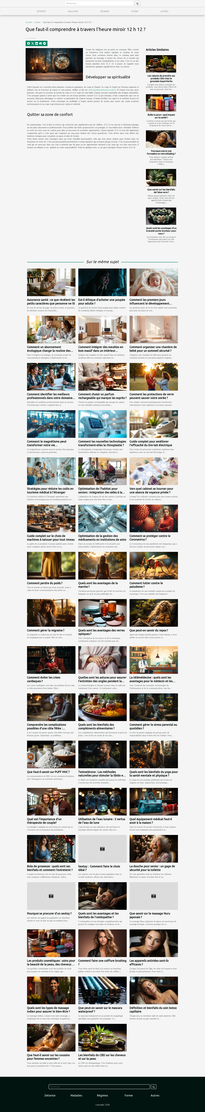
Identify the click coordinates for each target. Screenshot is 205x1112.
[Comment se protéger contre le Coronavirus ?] (154, 518)
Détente (41, 11)
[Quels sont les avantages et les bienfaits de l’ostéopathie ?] (102, 895)
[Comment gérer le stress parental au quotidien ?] (154, 707)
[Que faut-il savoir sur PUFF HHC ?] (51, 754)
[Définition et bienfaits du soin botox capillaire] (154, 990)
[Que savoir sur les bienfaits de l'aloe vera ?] (161, 177)
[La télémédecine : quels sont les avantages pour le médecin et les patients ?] (154, 659)
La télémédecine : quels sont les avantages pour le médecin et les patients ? (151, 681)
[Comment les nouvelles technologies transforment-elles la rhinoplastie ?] (102, 423)
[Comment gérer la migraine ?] (51, 612)
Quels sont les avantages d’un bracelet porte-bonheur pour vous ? (161, 231)
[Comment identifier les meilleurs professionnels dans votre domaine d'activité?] (51, 376)
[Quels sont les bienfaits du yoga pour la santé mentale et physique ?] (154, 754)
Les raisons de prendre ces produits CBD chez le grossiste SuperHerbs (161, 78)
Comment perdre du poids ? (44, 583)
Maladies (73, 11)
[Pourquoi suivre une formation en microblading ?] (161, 139)
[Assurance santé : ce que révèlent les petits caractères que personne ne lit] (51, 282)
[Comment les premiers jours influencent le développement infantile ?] (154, 282)
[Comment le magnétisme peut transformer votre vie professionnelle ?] (51, 423)
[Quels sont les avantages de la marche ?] (102, 565)
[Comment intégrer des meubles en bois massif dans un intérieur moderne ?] (102, 329)
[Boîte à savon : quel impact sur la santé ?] (161, 103)
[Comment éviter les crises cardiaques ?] (51, 659)
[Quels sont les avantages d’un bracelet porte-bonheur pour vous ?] (161, 216)
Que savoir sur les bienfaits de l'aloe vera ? (161, 191)
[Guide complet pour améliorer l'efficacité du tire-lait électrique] (154, 423)
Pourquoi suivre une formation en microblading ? (161, 152)
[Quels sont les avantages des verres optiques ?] (102, 612)
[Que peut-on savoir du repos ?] (154, 612)
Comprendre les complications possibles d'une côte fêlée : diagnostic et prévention (46, 728)
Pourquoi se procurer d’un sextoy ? (49, 913)
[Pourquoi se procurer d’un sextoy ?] (51, 895)
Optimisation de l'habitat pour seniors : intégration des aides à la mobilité (100, 492)
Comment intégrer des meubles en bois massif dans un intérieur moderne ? (100, 350)
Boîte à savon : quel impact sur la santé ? (161, 116)
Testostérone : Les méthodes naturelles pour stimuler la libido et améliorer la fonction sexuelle (101, 775)
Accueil (29, 22)
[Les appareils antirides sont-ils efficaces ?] (154, 942)
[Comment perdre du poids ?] (51, 565)
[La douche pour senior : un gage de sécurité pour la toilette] (154, 848)
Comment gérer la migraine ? (45, 630)
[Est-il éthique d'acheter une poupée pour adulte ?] (102, 282)
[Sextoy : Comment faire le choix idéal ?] (102, 848)
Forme (134, 11)
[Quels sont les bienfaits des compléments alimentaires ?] (102, 707)
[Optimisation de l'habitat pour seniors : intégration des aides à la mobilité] (102, 471)
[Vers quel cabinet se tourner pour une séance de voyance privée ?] (154, 471)
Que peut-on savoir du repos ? (149, 630)
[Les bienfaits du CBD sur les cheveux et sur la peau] (102, 1037)
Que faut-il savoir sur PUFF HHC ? (48, 771)
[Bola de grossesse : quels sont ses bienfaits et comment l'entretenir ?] (51, 848)
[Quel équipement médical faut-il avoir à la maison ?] (154, 801)
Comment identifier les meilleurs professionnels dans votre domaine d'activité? (49, 398)
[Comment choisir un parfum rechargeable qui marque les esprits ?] (102, 376)
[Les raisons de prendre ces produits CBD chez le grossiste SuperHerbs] (161, 63)
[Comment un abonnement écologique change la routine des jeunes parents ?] (51, 329)
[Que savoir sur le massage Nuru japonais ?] (154, 895)
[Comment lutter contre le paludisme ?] (154, 565)
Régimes (104, 11)
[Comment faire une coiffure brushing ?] (102, 942)
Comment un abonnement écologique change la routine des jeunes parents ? (48, 350)
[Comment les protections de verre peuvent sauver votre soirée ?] (154, 376)
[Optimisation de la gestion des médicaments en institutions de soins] (102, 518)
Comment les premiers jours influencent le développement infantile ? (149, 303)
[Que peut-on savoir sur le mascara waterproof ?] (102, 990)
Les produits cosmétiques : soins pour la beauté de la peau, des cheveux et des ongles (51, 964)
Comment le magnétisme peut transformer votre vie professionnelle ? (46, 445)
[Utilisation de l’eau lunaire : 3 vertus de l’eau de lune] (102, 801)
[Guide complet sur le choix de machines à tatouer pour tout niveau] (51, 518)
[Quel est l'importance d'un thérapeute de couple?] (51, 801)
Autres (164, 11)
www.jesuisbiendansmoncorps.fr (102, 89)
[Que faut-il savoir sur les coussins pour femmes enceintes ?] (51, 1037)
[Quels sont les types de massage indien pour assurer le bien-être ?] (51, 990)
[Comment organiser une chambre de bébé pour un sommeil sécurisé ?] (154, 329)
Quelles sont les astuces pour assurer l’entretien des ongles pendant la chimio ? (102, 681)
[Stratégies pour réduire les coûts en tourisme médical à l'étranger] (51, 471)
